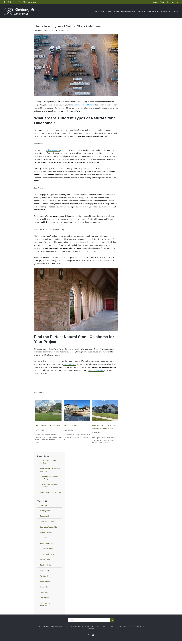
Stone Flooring (166, 11)
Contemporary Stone (128, 11)
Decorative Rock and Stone (49, 527)
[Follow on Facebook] (89, 634)
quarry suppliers (69, 364)
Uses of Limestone (70, 425)
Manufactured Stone (47, 543)
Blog (168, 2)
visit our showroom (96, 370)
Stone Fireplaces (152, 11)
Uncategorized (45, 598)
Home (155, 2)
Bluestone (43, 505)
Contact (175, 2)
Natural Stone (64, 30)
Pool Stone (141, 11)
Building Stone (99, 11)
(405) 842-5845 (9, 2)
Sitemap (91, 629)
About (162, 2)
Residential (44, 576)
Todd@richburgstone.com (28, 2)
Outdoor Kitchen (46, 565)
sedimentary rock (53, 150)
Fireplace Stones (46, 532)
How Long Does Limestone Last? (46, 425)
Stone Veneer (45, 592)
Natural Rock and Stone (48, 554)
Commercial (44, 516)
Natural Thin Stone (112, 11)
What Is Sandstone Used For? (50, 492)
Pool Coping (44, 570)
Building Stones (45, 510)
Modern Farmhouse (47, 549)
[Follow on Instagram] (93, 634)
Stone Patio (44, 587)
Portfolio (175, 11)
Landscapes (44, 538)
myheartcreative (139, 626)
